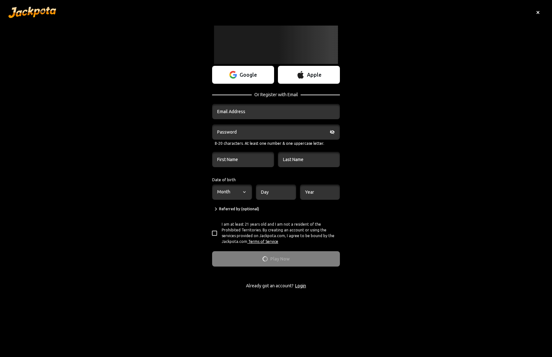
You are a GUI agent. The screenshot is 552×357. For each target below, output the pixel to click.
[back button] (538, 12)
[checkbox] (216, 233)
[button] (243, 75)
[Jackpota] (32, 12)
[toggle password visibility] (332, 132)
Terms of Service (263, 241)
